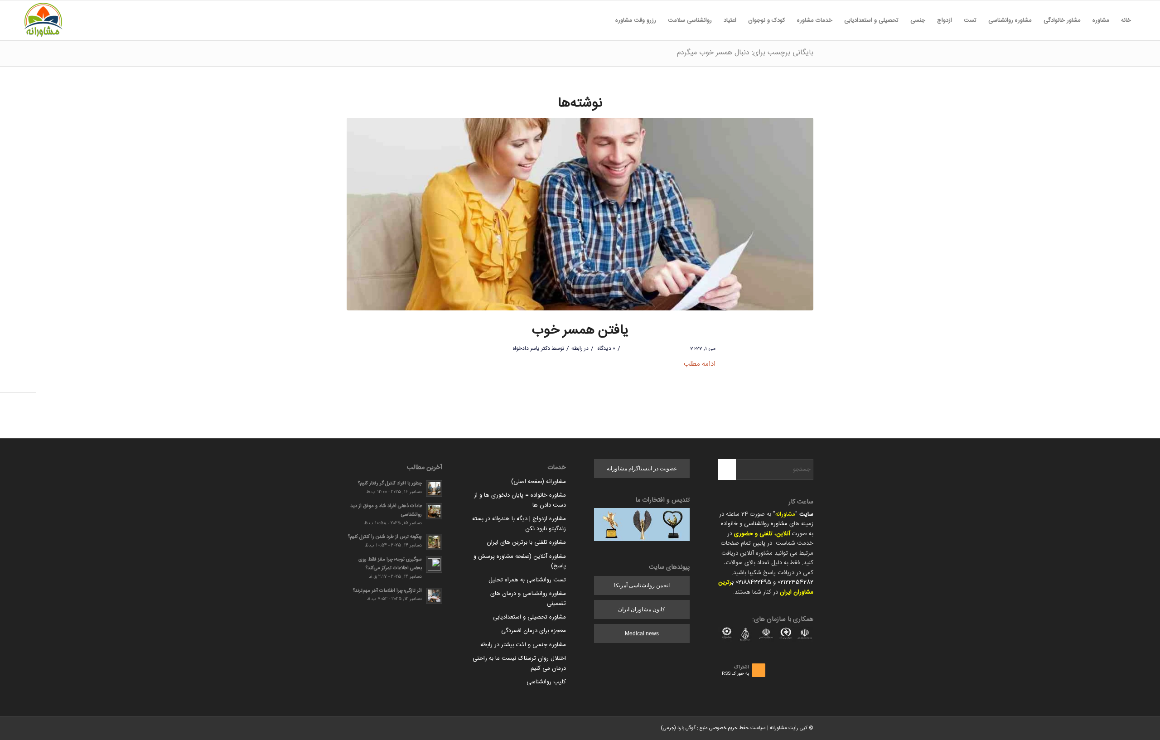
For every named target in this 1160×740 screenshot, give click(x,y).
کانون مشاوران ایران (641, 609)
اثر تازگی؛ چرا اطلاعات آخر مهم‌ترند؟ (387, 590)
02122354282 (795, 582)
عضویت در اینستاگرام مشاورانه (642, 468)
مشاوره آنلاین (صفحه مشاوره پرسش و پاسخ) (520, 561)
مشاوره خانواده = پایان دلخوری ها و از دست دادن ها (520, 500)
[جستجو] (603, 20)
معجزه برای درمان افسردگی (533, 631)
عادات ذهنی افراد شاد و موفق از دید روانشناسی (386, 510)
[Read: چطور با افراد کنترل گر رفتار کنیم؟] (434, 488)
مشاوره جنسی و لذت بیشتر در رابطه (523, 645)
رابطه (577, 348)
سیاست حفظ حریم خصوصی (737, 728)
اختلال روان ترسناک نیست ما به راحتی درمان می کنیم (519, 663)
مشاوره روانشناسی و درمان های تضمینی (528, 598)
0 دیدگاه (605, 348)
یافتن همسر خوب (580, 330)
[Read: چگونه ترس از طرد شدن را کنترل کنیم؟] (434, 542)
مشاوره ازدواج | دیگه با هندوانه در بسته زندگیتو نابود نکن (519, 523)
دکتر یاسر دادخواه (531, 348)
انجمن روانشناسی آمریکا (642, 585)
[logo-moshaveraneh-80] (43, 20)
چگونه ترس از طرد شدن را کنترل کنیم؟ (385, 536)
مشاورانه (785, 514)
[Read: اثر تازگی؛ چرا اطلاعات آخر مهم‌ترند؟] (434, 596)
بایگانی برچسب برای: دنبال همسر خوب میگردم (745, 53)
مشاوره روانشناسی (766, 524)
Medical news (642, 633)
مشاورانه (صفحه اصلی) (538, 482)
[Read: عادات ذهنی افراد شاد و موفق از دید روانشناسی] (434, 511)
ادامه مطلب (699, 364)
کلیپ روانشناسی (546, 682)
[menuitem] (1126, 20)
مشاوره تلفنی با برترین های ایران (526, 542)
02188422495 (753, 582)
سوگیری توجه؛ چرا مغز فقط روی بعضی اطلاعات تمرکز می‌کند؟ (390, 563)
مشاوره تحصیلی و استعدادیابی (529, 617)
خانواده (729, 524)
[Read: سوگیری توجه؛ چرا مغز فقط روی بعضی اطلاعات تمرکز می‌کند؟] (434, 564)
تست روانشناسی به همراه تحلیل (527, 580)
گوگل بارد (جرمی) (678, 728)
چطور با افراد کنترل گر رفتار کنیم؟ (390, 483)
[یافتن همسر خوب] (580, 214)
